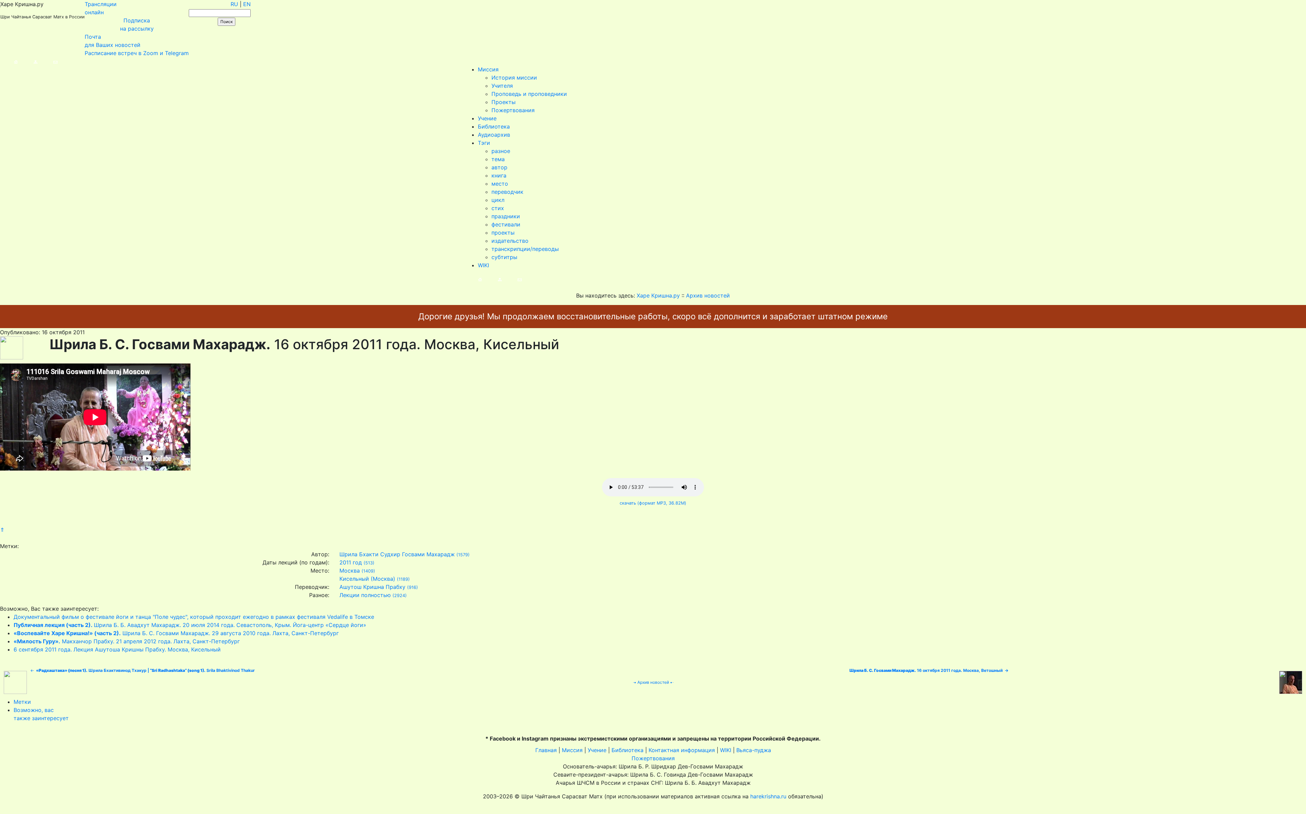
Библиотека (494, 126)
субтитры (504, 257)
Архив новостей (653, 682)
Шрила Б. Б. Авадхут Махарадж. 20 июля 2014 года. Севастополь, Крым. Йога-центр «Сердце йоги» (190, 625)
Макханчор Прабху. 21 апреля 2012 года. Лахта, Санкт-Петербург (127, 641)
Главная (546, 750)
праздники (505, 216)
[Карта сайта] (29, 61)
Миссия (488, 69)
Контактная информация (682, 750)
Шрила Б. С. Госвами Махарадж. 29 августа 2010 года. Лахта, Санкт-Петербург (176, 633)
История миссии (514, 77)
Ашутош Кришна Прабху (372, 586)
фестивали (505, 224)
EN (247, 4)
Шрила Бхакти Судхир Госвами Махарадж (397, 554)
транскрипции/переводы (525, 248)
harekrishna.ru (768, 796)
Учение (487, 118)
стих (497, 208)
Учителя (502, 85)
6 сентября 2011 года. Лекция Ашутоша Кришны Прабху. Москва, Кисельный (117, 649)
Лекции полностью (365, 595)
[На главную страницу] (9, 61)
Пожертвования (513, 110)
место (499, 183)
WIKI (483, 265)
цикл (497, 200)
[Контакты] (48, 61)
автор (499, 167)
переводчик (507, 191)
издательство (510, 240)
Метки (22, 701)
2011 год (350, 562)
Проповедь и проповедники (529, 93)
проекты (503, 232)
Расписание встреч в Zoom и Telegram (137, 53)
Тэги (484, 142)
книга (498, 175)
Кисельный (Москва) (367, 578)
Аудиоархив (494, 134)
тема (498, 159)
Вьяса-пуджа (753, 750)
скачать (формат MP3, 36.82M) (653, 503)
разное (500, 151)
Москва (349, 570)
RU (234, 4)
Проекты (503, 102)
